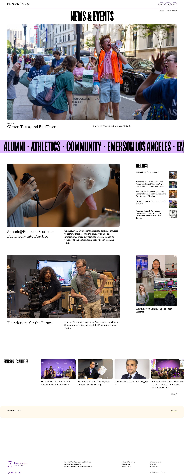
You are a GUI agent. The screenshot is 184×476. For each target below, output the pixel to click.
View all (174, 411)
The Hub (153, 464)
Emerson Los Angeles (139, 146)
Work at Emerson (155, 462)
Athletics (45, 146)
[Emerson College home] (34, 464)
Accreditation (154, 466)
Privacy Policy (126, 466)
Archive (161, 11)
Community (10, 123)
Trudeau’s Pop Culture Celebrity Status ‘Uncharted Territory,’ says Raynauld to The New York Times (150, 184)
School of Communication (72, 464)
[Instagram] (8, 472)
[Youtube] (12, 472)
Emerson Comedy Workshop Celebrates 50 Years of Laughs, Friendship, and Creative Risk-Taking (149, 214)
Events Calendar (171, 11)
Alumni (14, 146)
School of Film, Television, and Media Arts (77, 462)
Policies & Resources (128, 462)
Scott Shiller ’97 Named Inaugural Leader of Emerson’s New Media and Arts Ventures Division (151, 193)
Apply (161, 4)
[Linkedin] (19, 472)
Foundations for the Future (147, 172)
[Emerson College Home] (15, 3)
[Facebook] (15, 472)
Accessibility (126, 464)
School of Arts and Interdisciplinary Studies (78, 466)
